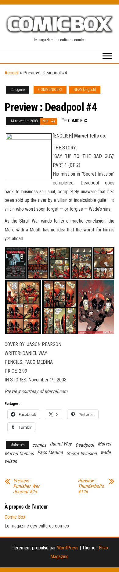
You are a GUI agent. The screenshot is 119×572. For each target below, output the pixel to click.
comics (39, 445)
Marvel (104, 444)
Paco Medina (50, 452)
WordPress (67, 548)
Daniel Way (61, 444)
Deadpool (84, 445)
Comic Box (77, 120)
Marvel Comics (19, 453)
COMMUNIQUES (50, 90)
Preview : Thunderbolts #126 (91, 486)
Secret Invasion (82, 453)
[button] (16, 263)
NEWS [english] (85, 90)
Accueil (12, 73)
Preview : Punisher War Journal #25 (26, 486)
